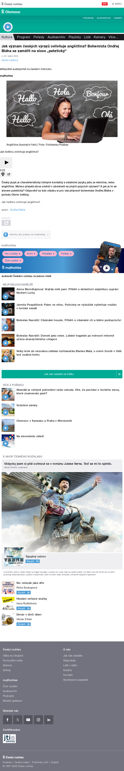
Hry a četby (11, 253)
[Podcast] (3, 174)
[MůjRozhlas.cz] (6, 76)
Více (113, 37)
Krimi (30, 253)
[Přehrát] (6, 162)
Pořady (39, 37)
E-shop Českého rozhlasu (22, 456)
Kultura (7, 37)
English (55, 762)
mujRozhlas (8, 245)
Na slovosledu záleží (30, 436)
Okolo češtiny (10, 60)
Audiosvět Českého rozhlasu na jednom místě (26, 276)
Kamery (118, 18)
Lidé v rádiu (70, 665)
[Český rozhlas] (12, 4)
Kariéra (67, 670)
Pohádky (47, 253)
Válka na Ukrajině (13, 655)
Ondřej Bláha (17, 209)
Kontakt (68, 675)
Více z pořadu (13, 385)
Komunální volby (13, 660)
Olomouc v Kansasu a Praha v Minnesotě (44, 420)
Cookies (7, 762)
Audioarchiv (104, 18)
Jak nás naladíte (73, 655)
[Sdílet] (9, 174)
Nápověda (69, 660)
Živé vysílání (11, 260)
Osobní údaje (22, 762)
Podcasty (8, 695)
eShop (7, 670)
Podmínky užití (40, 762)
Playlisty (75, 37)
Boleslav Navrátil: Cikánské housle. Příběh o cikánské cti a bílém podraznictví (68, 320)
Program (88, 18)
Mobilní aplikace (12, 700)
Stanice (7, 665)
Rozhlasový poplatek (75, 679)
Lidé (87, 37)
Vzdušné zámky (26, 405)
